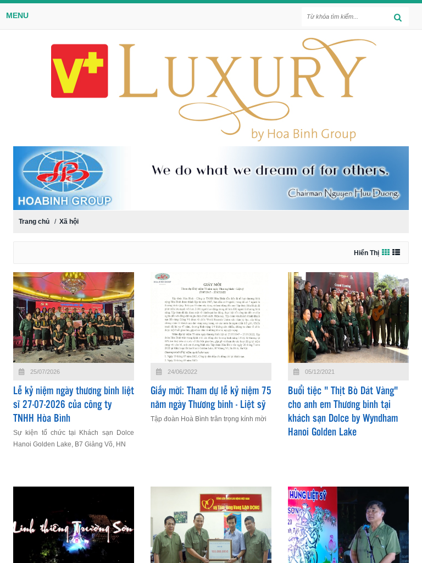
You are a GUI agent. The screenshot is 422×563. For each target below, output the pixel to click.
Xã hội (69, 221)
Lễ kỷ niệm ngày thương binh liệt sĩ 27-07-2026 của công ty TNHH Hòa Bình (73, 405)
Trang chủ (34, 221)
